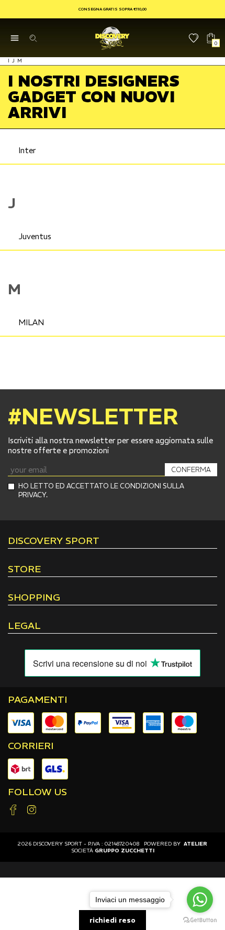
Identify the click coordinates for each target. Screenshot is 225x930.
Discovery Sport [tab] (53, 541)
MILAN (31, 322)
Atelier (195, 843)
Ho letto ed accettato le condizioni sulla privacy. (101, 490)
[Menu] (14, 38)
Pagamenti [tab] (37, 699)
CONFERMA (191, 469)
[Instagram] (31, 811)
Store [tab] (24, 569)
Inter (27, 150)
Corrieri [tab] (30, 746)
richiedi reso (112, 920)
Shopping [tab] (34, 598)
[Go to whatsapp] (200, 899)
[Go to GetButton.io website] (200, 919)
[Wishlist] (193, 38)
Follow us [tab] (37, 792)
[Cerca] (32, 38)
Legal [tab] (24, 626)
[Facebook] (13, 811)
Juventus (34, 236)
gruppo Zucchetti (124, 850)
